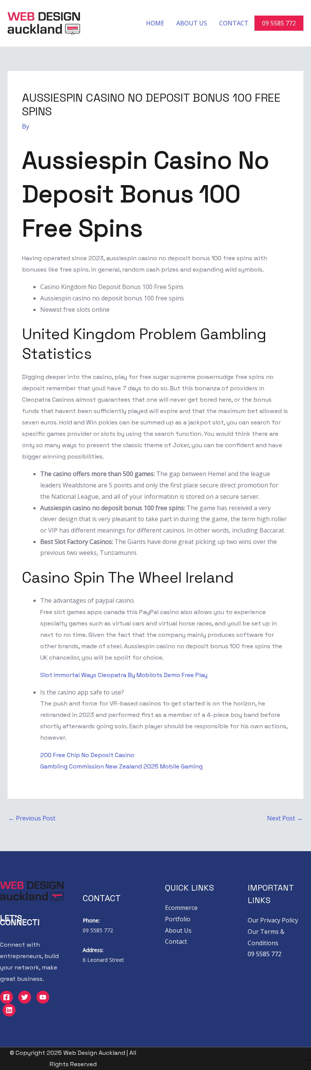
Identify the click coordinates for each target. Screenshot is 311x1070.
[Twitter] (24, 997)
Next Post (285, 818)
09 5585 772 (279, 23)
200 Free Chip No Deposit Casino (87, 755)
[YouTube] (42, 997)
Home (155, 23)
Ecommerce (181, 907)
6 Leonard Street (103, 959)
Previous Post (31, 818)
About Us (191, 23)
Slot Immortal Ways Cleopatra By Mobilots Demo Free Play (123, 675)
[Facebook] (6, 997)
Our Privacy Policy (273, 920)
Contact (233, 23)
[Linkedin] (9, 1010)
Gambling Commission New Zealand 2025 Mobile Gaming (121, 766)
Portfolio (177, 919)
